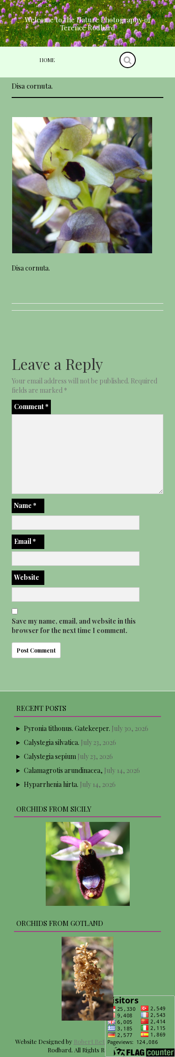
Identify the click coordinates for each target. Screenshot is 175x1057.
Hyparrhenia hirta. (51, 784)
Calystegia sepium (50, 756)
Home (47, 59)
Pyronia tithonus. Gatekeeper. (67, 728)
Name (25, 505)
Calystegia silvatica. (51, 742)
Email (25, 541)
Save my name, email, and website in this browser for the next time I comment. (74, 626)
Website (26, 577)
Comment (31, 406)
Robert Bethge (94, 1041)
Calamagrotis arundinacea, (63, 770)
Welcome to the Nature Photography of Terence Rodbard (87, 23)
